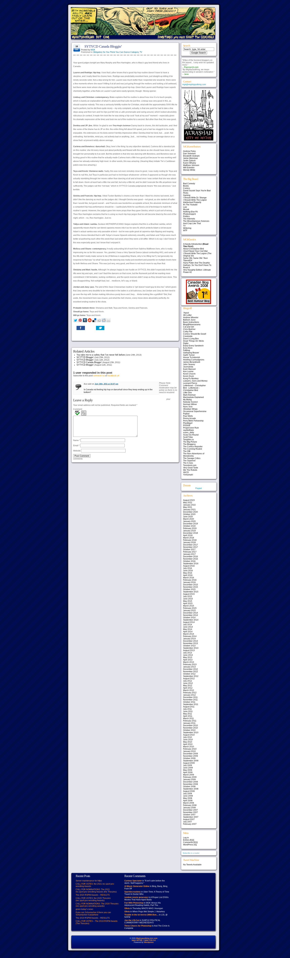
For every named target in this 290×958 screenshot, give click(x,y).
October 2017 (189, 549)
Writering (187, 228)
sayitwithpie (188, 430)
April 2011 (187, 716)
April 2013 (187, 660)
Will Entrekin (189, 167)
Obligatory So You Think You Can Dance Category (116, 52)
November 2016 (190, 559)
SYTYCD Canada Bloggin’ (103, 46)
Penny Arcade (189, 418)
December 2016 (190, 556)
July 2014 (187, 624)
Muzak (186, 209)
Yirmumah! (188, 475)
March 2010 (188, 746)
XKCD (186, 472)
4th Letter (187, 315)
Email (76, 445)
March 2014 (188, 634)
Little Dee (187, 392)
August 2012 (189, 678)
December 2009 (190, 753)
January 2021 (189, 509)
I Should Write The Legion (195, 200)
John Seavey (189, 364)
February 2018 (190, 540)
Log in (186, 837)
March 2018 (188, 538)
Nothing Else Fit (190, 212)
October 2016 (189, 561)
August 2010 (189, 735)
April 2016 (187, 575)
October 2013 (189, 646)
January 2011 (189, 723)
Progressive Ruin (191, 428)
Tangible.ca (188, 439)
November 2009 (190, 756)
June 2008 (188, 796)
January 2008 (189, 807)
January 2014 (189, 638)
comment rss (99, 375)
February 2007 (190, 824)
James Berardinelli (191, 362)
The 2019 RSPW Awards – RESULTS (93, 918)
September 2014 (190, 620)
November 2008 (190, 784)
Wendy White (189, 170)
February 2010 (190, 749)
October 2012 (189, 674)
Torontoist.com (189, 465)
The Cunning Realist (192, 449)
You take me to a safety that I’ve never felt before (101, 355)
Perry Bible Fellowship (193, 421)
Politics (186, 216)
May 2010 (187, 742)
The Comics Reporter (193, 446)
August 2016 (189, 566)
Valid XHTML (137, 940)
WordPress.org (190, 845)
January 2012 (189, 695)
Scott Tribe (188, 437)
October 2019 (189, 526)
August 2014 (189, 622)
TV (141, 52)
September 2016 (190, 563)
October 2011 (189, 702)
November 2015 (190, 587)
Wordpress (149, 942)
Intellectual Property (192, 202)
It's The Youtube (190, 205)
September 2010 (190, 732)
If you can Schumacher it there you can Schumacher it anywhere (93, 913)
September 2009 (190, 761)
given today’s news (84, 909)
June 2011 (188, 711)
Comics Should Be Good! (194, 334)
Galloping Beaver (191, 353)
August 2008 (189, 791)
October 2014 (189, 617)
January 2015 (189, 610)
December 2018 (190, 533)
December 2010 (190, 725)
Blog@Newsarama (191, 324)
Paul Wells (188, 416)
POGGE (186, 425)
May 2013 (187, 657)
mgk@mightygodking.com (194, 84)
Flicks (185, 193)
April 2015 (187, 603)
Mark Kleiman (189, 395)
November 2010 (190, 728)
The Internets (189, 219)
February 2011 (189, 721)
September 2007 (190, 817)
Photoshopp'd (189, 214)
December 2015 (190, 585)
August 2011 (189, 707)
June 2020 (188, 516)
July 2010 (187, 737)
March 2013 (188, 662)
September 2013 (190, 648)
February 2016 (190, 580)
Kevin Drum (188, 376)
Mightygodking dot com (146, 938)
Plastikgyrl (187, 423)
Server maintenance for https (89, 881)
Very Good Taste (190, 468)
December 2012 (190, 669)
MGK (93, 50)
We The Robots (190, 470)
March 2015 (188, 606)
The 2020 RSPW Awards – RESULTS (93, 895)
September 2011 (190, 704)
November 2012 (190, 671)
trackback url (113, 375)
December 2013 (190, 641)
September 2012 (190, 676)
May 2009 (187, 770)
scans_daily (188, 432)
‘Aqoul (186, 313)
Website (77, 451)
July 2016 (187, 568)
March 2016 (188, 577)
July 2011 (187, 709)
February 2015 (190, 608)
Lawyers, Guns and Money (195, 381)
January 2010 (189, 751)
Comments (190, 842)
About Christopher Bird (193, 249)
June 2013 (188, 655)
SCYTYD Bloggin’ (85, 357)
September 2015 (190, 592)
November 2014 (190, 615)
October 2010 (189, 730)
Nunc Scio (187, 406)
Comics (186, 188)
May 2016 (187, 573)
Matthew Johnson (191, 165)
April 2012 (187, 688)
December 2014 (190, 613)
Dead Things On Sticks (193, 341)
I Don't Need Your (195, 251)
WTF (185, 230)
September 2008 (190, 789)
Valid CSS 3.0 (150, 940)
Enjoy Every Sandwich (193, 345)
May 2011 (187, 714)
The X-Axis (188, 463)
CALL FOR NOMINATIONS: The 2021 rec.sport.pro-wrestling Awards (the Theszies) (96, 890)
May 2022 (187, 502)
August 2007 (189, 819)
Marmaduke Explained (193, 397)
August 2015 (189, 594)
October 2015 (189, 589)
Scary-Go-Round (191, 435)
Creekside (187, 336)
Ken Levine (188, 371)
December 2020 (190, 512)
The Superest (189, 460)
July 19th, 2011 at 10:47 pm (106, 384)
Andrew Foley (189, 151)
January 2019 (189, 531)
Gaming (186, 195)
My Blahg (187, 399)
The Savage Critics (191, 458)
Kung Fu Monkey (191, 378)
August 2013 (189, 650)
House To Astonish (191, 357)
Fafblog (186, 350)
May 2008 (187, 798)
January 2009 (189, 779)
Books (186, 186)
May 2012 (187, 685)
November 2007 (190, 812)
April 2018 (187, 535)
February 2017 (190, 552)
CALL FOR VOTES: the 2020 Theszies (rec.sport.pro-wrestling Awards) (93, 899)
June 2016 (188, 570)
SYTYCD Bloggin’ (85, 360)
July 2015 (187, 596)
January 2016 (189, 582)
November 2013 (190, 643)
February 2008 (190, 805)
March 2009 (188, 775)
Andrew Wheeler (190, 317)
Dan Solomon (189, 153)
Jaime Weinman (190, 158)
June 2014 (188, 627)
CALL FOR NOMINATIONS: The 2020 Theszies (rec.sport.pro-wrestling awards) (97, 905)
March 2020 (188, 519)
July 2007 (187, 822)
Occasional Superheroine (194, 411)
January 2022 (189, 505)
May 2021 (187, 507)
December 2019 (190, 523)
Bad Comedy (189, 183)
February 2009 (190, 777)
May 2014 (187, 629)
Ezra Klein (187, 348)
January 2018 (189, 542)
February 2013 (190, 664)
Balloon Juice (189, 320)
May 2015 (187, 601)
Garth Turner (189, 355)
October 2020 (189, 514)
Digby (185, 343)
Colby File (187, 331)
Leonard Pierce (190, 383)
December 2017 (190, 545)
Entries (188, 840)
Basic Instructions (191, 322)
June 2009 (188, 768)
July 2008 (187, 793)
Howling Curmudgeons (193, 360)
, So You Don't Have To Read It (197, 265)
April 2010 (187, 744)
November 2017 (190, 547)
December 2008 (190, 782)
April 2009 (187, 772)
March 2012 (188, 690)
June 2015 (188, 599)
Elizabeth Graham (191, 156)
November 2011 (190, 700)
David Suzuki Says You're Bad (197, 190)
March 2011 (188, 718)
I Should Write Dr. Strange (195, 197)
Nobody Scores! (190, 402)
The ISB (186, 451)
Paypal (198, 488)
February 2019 (190, 528)
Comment (77, 409)
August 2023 (189, 500)
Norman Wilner (190, 404)
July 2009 (187, 765)
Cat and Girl (188, 327)
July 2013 (187, 653)
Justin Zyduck (189, 160)
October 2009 (189, 758)
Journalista (188, 367)
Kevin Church (189, 374)
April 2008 (187, 800)
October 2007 (189, 815)
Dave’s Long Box (191, 338)
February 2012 (190, 692)
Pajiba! (186, 414)
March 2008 (188, 803)
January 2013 (189, 667)
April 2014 (187, 631)
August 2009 (189, 763)
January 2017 (189, 554)
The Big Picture (190, 442)
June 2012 (188, 683)
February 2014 (190, 636)
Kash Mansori (189, 369)
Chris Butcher (189, 329)
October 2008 (189, 786)
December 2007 (190, 810)
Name (76, 440)
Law (185, 207)
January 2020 (189, 521)
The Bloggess (189, 444)
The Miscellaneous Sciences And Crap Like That (196, 222)
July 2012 (187, 681)
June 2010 (188, 739)
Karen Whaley (189, 163)
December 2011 (190, 697)
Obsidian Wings (190, 409)
